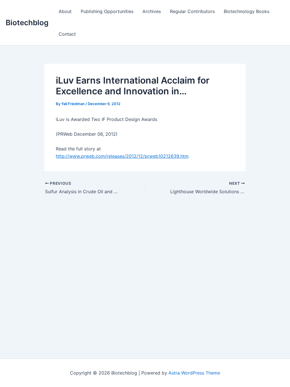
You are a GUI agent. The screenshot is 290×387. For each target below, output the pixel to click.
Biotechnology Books (246, 11)
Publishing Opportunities (107, 11)
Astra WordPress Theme (194, 373)
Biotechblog (27, 22)
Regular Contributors (192, 11)
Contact (67, 34)
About (65, 11)
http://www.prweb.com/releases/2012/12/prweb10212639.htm (122, 156)
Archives (151, 11)
